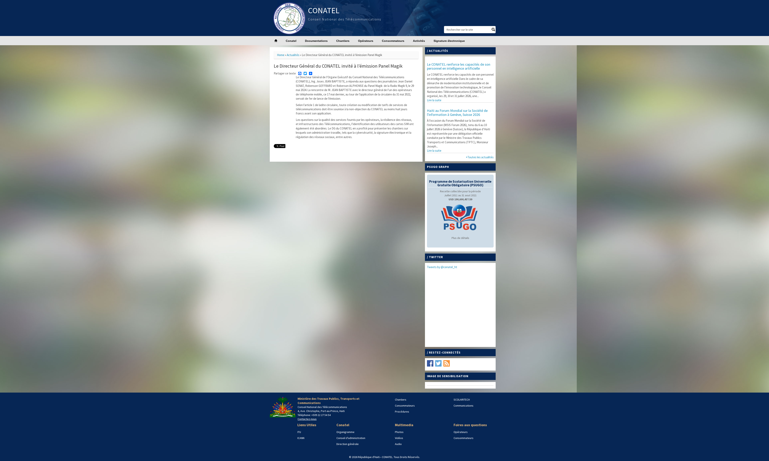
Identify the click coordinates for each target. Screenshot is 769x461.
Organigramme (345, 432)
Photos (399, 432)
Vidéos (399, 438)
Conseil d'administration (350, 438)
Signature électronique (449, 40)
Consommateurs (393, 40)
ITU (299, 432)
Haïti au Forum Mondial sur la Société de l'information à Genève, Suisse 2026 (457, 112)
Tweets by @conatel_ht (442, 267)
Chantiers (342, 40)
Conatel (291, 40)
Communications (463, 405)
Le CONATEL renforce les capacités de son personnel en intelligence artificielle (458, 66)
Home (280, 55)
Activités (419, 40)
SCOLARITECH (462, 399)
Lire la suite (434, 100)
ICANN (300, 438)
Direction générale (347, 444)
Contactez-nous (307, 419)
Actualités (293, 55)
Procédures (402, 411)
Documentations (316, 40)
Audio (398, 444)
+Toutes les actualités (480, 157)
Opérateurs (365, 40)
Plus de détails (460, 238)
